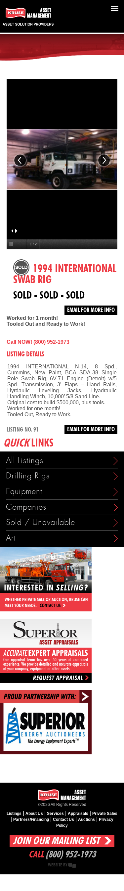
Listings (14, 813)
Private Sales (104, 813)
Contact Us (63, 819)
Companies (26, 507)
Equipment (24, 491)
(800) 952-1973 (71, 854)
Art (11, 538)
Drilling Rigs (28, 476)
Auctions (86, 819)
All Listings (24, 460)
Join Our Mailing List (56, 841)
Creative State (72, 865)
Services (55, 813)
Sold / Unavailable (40, 522)
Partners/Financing (31, 819)
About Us (34, 813)
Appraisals (78, 813)
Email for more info (91, 310)
